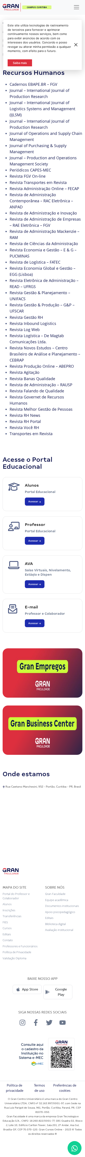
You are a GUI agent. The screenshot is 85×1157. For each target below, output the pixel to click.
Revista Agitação (24, 372)
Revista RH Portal (25, 421)
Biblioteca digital (55, 924)
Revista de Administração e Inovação (43, 213)
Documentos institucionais (62, 906)
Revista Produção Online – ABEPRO (42, 366)
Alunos (7, 904)
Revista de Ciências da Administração (44, 243)
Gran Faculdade (55, 894)
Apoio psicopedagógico (60, 912)
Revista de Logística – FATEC (35, 262)
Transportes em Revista (31, 433)
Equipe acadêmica (56, 900)
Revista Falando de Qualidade (37, 390)
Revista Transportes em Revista (38, 182)
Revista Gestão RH (26, 317)
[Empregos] (42, 672)
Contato (8, 940)
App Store (30, 989)
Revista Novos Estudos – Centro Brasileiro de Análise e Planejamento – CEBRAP (45, 354)
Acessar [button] (33, 501)
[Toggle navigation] (76, 7)
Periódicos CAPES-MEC (30, 170)
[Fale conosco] (75, 1148)
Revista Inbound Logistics (33, 323)
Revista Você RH (24, 427)
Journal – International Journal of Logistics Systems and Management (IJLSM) (42, 108)
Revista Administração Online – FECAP (44, 188)
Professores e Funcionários (20, 946)
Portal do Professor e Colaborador (16, 896)
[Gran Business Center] (42, 729)
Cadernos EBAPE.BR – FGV (33, 84)
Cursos (7, 928)
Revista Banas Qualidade (32, 378)
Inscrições (9, 910)
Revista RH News (25, 415)
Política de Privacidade (17, 952)
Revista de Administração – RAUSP (41, 384)
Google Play (61, 992)
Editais (7, 934)
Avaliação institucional (59, 930)
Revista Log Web (25, 329)
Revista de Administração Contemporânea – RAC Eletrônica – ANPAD (41, 200)
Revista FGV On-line (28, 176)
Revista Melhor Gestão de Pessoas (41, 409)
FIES (5, 922)
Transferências (12, 916)
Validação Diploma (14, 958)
